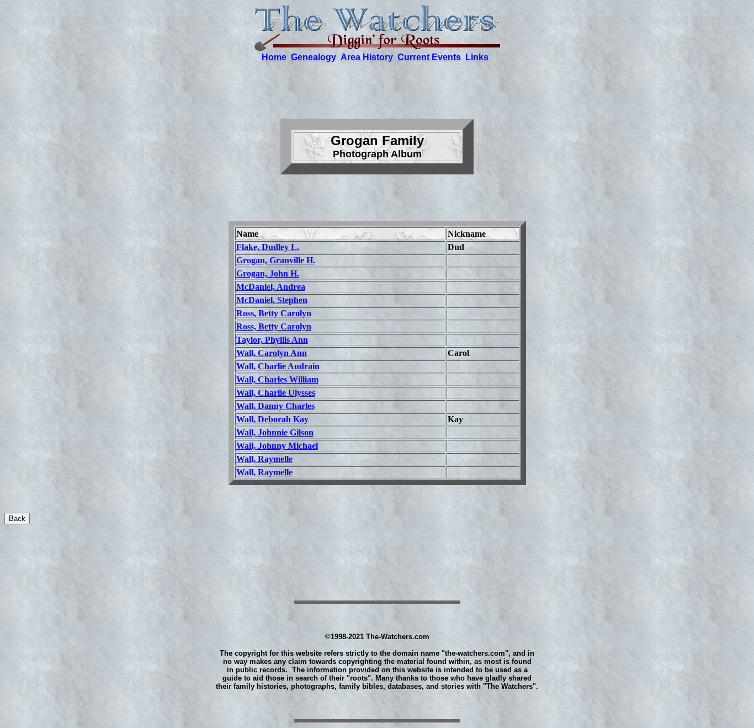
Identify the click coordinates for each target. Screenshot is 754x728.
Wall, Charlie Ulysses (275, 392)
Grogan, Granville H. (275, 260)
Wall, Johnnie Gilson (275, 432)
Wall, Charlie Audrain (278, 366)
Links (476, 57)
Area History (367, 57)
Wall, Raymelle (264, 459)
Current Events (429, 57)
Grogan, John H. (267, 273)
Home (274, 57)
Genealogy (313, 57)
